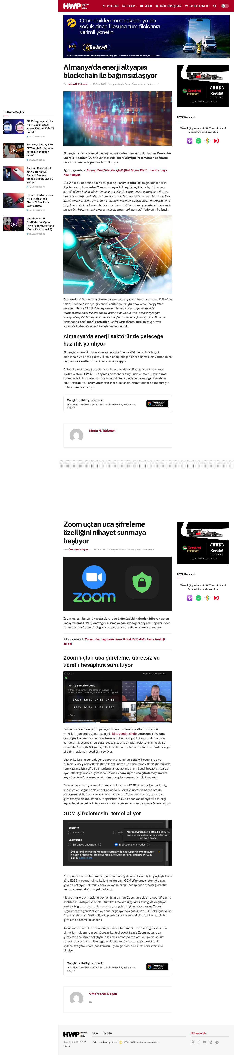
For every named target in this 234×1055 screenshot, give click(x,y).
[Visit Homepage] (76, 6)
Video (148, 6)
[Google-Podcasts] (207, 140)
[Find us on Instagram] (211, 1042)
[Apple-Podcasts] (189, 140)
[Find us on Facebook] (199, 1042)
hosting (106, 1042)
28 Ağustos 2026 (36, 160)
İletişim (108, 1033)
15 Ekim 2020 (100, 84)
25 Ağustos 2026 (36, 187)
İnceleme (113, 6)
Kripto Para (124, 84)
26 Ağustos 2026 (36, 136)
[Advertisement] (29, 54)
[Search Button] (214, 6)
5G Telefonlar (199, 6)
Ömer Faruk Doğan (78, 549)
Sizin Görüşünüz (170, 6)
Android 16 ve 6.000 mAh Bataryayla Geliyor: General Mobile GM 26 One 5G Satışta (40, 175)
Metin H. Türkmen (77, 84)
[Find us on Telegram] (217, 1042)
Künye (95, 1033)
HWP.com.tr (97, 1042)
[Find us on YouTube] (204, 1042)
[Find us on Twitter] (192, 1042)
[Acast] (216, 140)
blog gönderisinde (124, 734)
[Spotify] (198, 140)
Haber (131, 6)
